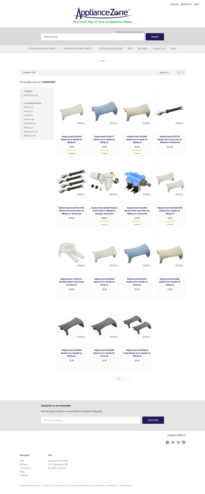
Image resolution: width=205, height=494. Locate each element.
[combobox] (92, 36)
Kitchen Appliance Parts (42, 48)
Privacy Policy (74, 485)
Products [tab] (29, 72)
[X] (173, 442)
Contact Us (159, 48)
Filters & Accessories (110, 48)
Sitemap (24, 475)
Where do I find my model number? (130, 32)
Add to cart (71, 113)
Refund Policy (112, 485)
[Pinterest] (178, 442)
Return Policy (100, 485)
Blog (173, 48)
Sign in (174, 4)
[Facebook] (167, 442)
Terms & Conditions (59, 485)
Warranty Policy (126, 485)
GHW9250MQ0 (48, 82)
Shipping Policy (87, 485)
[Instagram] (183, 442)
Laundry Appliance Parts (77, 48)
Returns (142, 48)
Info (130, 48)
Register (186, 4)
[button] (178, 72)
